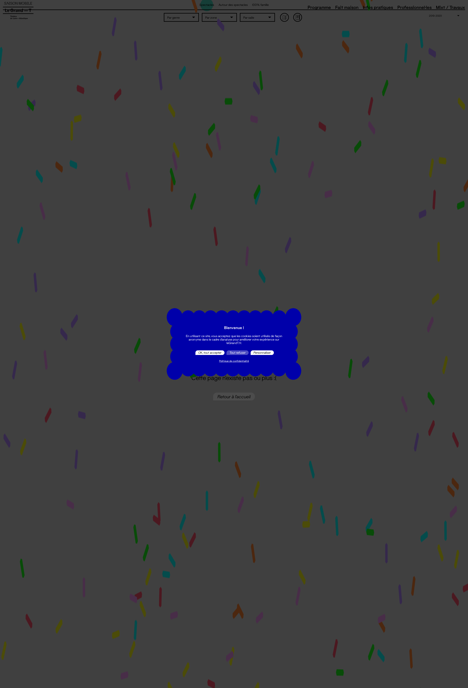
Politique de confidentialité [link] (234, 361)
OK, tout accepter (210, 352)
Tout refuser (237, 352)
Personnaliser (262, 352)
